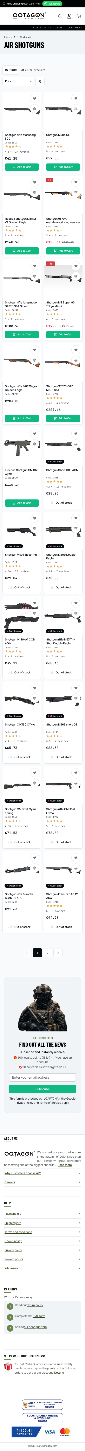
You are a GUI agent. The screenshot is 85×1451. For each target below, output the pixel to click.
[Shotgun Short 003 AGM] (63, 446)
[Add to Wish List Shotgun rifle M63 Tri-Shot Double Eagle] (75, 603)
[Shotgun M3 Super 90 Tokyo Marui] (63, 278)
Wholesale (11, 1268)
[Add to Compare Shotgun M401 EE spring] (34, 528)
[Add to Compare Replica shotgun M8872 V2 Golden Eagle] (34, 192)
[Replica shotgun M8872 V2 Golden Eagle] (21, 195)
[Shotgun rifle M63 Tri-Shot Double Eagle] (63, 615)
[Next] (58, 952)
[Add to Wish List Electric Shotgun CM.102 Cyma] (34, 433)
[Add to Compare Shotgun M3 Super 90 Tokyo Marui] (75, 276)
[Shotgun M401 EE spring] (21, 531)
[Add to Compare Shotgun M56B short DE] (75, 698)
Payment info (13, 1213)
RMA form (39, 1316)
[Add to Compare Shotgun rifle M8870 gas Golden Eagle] (34, 360)
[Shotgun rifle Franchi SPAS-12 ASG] (21, 870)
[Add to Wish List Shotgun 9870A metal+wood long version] (75, 182)
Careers (10, 1182)
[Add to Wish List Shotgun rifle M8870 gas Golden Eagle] (34, 349)
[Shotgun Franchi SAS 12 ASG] (63, 870)
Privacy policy (13, 1250)
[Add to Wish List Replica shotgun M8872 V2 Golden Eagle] (34, 182)
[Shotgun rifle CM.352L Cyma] (63, 785)
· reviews (17, 151)
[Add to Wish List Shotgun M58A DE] (75, 98)
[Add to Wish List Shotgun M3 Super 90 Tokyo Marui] (75, 266)
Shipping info (13, 1223)
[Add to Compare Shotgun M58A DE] (75, 108)
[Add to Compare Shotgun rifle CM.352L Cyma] (75, 782)
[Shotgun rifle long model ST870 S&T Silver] (21, 278)
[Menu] (6, 16)
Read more (65, 1165)
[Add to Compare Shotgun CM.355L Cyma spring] (34, 782)
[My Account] (69, 16)
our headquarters (35, 1327)
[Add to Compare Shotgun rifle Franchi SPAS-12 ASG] (34, 867)
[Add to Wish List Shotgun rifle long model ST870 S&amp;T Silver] (34, 266)
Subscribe (42, 1089)
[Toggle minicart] (78, 16)
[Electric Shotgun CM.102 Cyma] (21, 446)
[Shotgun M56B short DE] (63, 700)
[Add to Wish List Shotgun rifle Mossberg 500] (34, 98)
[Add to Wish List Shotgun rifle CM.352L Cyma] (75, 772)
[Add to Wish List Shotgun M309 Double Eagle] (75, 518)
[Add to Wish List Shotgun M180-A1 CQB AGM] (34, 603)
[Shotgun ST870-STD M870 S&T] (63, 362)
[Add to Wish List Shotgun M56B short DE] (75, 688)
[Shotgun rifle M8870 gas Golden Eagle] (21, 362)
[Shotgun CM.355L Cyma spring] (21, 785)
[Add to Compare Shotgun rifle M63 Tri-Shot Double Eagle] (75, 613)
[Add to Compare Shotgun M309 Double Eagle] (75, 528)
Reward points (14, 1259)
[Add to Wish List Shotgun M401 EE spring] (34, 518)
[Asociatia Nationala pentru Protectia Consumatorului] (42, 1405)
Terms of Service (50, 1103)
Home (7, 37)
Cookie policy (13, 1241)
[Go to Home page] (29, 16)
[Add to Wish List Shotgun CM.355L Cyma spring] (34, 772)
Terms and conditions (18, 1232)
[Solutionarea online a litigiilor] (42, 1418)
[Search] (59, 16)
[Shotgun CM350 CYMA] (21, 700)
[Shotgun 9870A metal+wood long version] (63, 195)
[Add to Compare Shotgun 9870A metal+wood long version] (75, 192)
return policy (35, 1305)
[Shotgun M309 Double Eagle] (63, 531)
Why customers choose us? (23, 1173)
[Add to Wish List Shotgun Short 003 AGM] (75, 433)
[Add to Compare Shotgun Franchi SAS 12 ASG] (75, 867)
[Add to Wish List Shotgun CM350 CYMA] (34, 688)
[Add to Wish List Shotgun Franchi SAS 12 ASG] (75, 857)
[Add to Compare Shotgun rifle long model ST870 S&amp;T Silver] (34, 276)
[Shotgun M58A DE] (63, 111)
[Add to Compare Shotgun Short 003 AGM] (75, 443)
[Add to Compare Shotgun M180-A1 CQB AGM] (34, 613)
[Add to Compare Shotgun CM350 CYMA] (34, 698)
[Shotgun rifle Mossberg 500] (21, 111)
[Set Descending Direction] (40, 81)
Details (59, 1372)
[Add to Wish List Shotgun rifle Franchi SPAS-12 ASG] (34, 857)
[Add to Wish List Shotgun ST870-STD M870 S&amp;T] (75, 349)
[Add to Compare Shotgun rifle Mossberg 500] (34, 108)
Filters (13, 69)
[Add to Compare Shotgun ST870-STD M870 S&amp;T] (75, 360)
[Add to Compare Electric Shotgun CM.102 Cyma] (34, 443)
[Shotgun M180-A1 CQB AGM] (21, 615)
